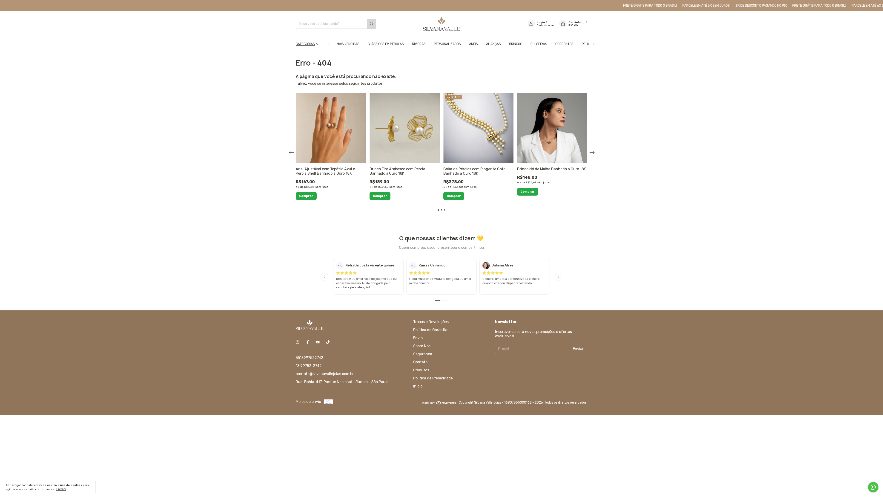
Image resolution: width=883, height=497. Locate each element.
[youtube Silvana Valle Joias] (318, 342)
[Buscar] (371, 24)
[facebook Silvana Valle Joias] (308, 342)
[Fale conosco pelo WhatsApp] (873, 487)
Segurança (422, 354)
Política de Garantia (430, 330)
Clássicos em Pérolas (386, 44)
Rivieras (419, 44)
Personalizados (447, 44)
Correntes (564, 44)
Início (417, 386)
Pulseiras (538, 44)
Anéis (473, 44)
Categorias (305, 44)
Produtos (421, 370)
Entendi (61, 489)
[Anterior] (324, 276)
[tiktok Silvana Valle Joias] (328, 342)
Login (541, 22)
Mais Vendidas (348, 44)
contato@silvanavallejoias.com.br (325, 374)
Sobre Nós (421, 346)
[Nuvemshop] (439, 404)
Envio (418, 338)
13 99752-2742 (309, 366)
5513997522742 (309, 357)
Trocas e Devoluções (431, 322)
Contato (420, 362)
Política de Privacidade (433, 378)
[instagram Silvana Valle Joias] (297, 342)
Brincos (515, 44)
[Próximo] (558, 276)
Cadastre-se (545, 25)
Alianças (493, 44)
